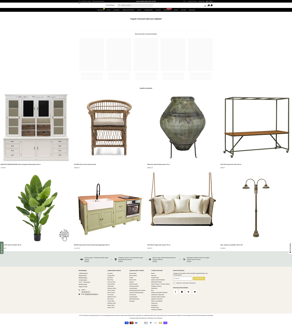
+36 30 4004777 (83, 1)
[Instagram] (182, 292)
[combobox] (136, 5)
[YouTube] (195, 292)
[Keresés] (135, 5)
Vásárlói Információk (192, 1)
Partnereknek (110, 5)
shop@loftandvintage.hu (99, 1)
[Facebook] (175, 292)
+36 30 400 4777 (85, 292)
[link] (92, 75)
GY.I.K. (184, 1)
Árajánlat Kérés (201, 1)
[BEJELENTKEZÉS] (205, 6)
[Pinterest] (188, 292)
